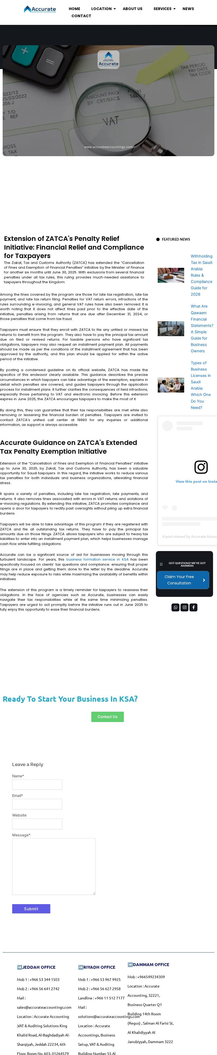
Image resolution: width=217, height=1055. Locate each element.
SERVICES (162, 8)
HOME (74, 8)
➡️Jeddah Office (36, 967)
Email (17, 795)
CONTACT (81, 16)
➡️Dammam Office (148, 964)
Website (19, 815)
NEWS (188, 8)
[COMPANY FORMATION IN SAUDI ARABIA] (39, 9)
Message (21, 835)
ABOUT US (132, 8)
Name (18, 776)
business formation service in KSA (97, 559)
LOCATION (101, 8)
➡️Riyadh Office (96, 967)
